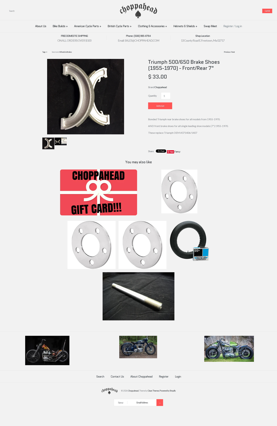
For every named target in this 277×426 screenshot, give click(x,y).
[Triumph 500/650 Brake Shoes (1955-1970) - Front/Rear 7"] (85, 60)
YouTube (255, 11)
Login (178, 376)
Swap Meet (210, 26)
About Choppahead (141, 376)
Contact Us (117, 376)
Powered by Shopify (168, 390)
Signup (120, 402)
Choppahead (160, 87)
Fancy (177, 151)
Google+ (247, 11)
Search (100, 376)
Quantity (152, 95)
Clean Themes (153, 390)
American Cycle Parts (87, 26)
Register (228, 26)
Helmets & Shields (185, 26)
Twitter (240, 11)
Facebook (236, 11)
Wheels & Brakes (65, 52)
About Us (40, 26)
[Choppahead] (138, 4)
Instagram (251, 11)
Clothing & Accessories (152, 26)
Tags (44, 52)
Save (171, 152)
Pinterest (244, 11)
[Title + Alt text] (47, 364)
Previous (227, 52)
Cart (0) (267, 11)
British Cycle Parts (119, 26)
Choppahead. (133, 390)
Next (233, 52)
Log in (238, 26)
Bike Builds (60, 26)
